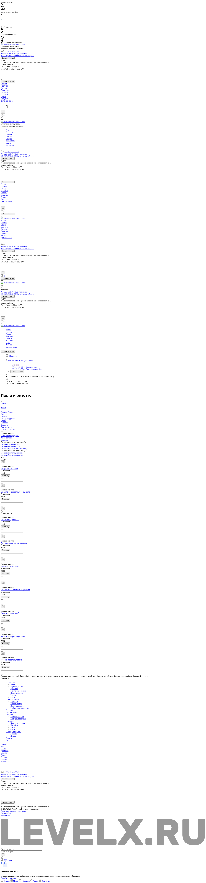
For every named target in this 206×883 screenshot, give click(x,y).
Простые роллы (16, 693)
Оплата (4, 753)
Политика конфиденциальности (14, 811)
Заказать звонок (8, 58)
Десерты (4, 425)
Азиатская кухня (8, 429)
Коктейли (14, 725)
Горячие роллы (16, 687)
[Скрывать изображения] (2, 32)
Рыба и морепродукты (10, 436)
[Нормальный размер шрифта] (2, 7)
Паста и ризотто (17, 706)
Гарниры (4, 440)
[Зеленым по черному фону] (1, 25)
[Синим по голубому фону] (1, 20)
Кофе (12, 727)
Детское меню (7, 101)
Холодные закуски (18, 719)
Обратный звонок (8, 81)
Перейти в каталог (8, 878)
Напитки (4, 94)
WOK (12, 684)
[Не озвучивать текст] (2, 40)
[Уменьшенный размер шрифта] (2, 4)
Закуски (4, 99)
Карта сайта (6, 813)
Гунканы (14, 689)
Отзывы (4, 757)
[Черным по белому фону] (1, 14)
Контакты (5, 761)
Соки (12, 729)
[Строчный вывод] (3, 459)
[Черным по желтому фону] (1, 22)
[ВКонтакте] (7, 105)
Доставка (4, 751)
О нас (3, 749)
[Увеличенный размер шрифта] (3, 10)
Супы (3, 97)
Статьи (4, 759)
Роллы (4, 84)
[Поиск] (3, 112)
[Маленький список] (2, 457)
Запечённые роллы (18, 691)
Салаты (4, 92)
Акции (4, 755)
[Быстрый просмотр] (3, 461)
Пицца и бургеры (8, 418)
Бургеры (5, 90)
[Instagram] (7, 107)
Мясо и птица (6, 438)
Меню (3, 746)
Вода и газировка (17, 723)
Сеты (12, 697)
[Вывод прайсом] (4, 459)
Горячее (4, 86)
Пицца (4, 88)
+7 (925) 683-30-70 (12, 51)
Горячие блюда (13, 699)
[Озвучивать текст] (2, 37)
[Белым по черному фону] (1, 17)
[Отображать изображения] (2, 29)
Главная (4, 744)
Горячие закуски (17, 717)
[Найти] (3, 854)
